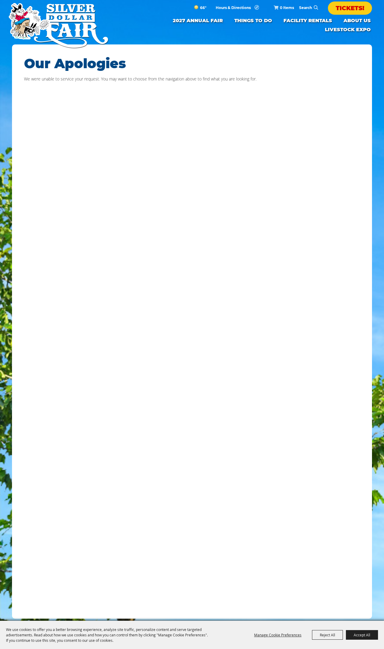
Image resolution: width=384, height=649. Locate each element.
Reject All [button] (327, 634)
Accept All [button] (362, 634)
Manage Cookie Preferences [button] (278, 634)
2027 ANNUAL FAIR (198, 20)
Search (316, 7)
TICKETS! (350, 8)
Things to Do (253, 20)
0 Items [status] (287, 7)
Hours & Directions (233, 8)
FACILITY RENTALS (308, 20)
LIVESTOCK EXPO (348, 29)
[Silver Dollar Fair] (58, 25)
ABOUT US (357, 20)
